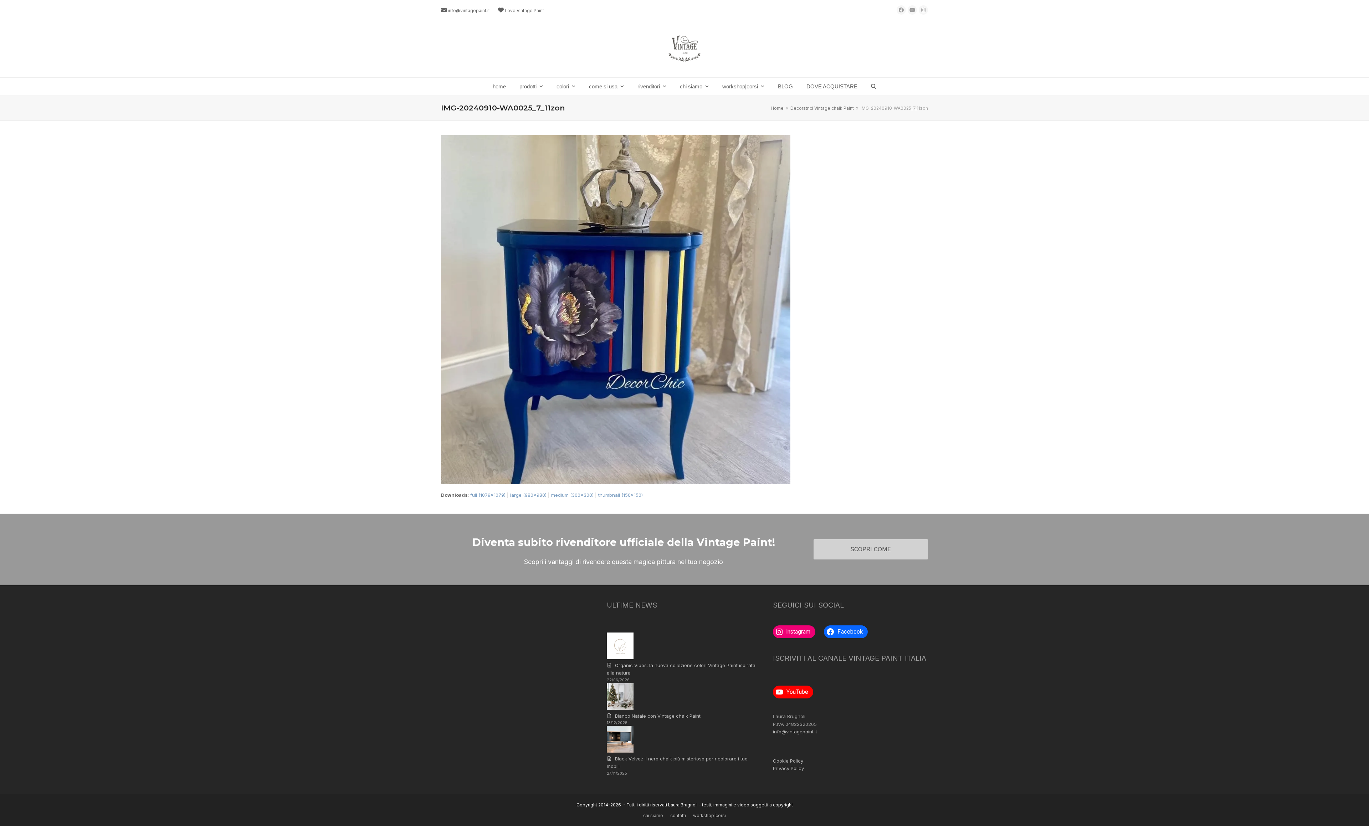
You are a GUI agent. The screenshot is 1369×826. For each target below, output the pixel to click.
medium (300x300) (572, 495)
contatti (678, 815)
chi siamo (653, 815)
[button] (873, 86)
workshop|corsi (709, 815)
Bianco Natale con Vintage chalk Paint (658, 716)
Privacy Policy (788, 768)
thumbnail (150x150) (620, 495)
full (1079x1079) (488, 495)
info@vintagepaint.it (469, 10)
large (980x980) (528, 495)
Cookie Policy (788, 761)
